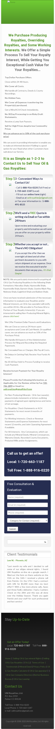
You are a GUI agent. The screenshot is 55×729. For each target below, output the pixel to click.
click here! (14, 316)
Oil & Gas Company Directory (19, 675)
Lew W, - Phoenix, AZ (17, 560)
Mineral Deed (25, 666)
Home (8, 658)
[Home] (11, 2)
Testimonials (12, 666)
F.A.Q (27, 662)
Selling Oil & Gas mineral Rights (27, 658)
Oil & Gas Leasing (21, 679)
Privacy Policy (39, 666)
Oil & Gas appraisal (38, 670)
